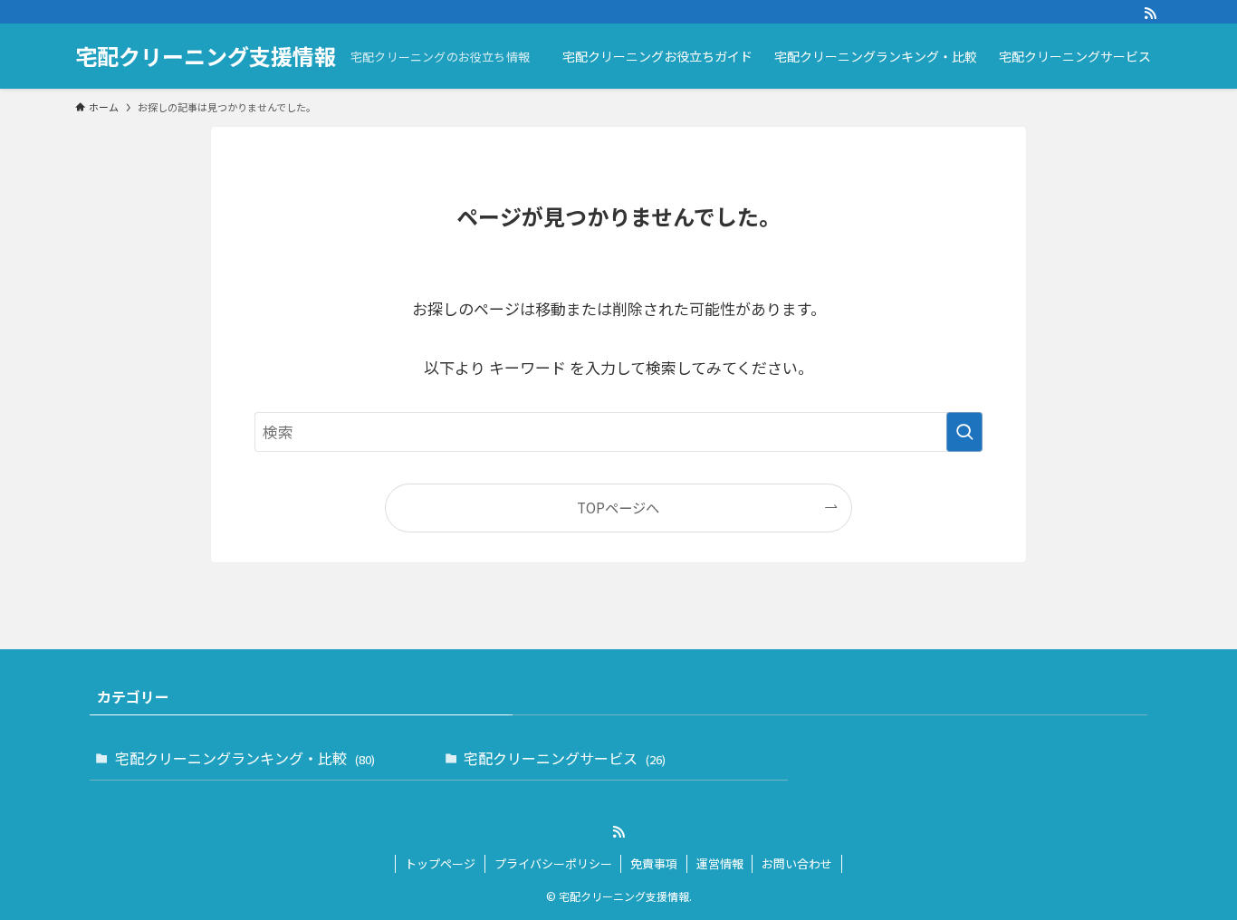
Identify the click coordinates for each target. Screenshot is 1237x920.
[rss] (1150, 14)
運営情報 (719, 863)
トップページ (440, 863)
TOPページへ (618, 507)
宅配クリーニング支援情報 (205, 56)
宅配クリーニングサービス (565, 758)
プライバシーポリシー (553, 863)
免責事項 (653, 863)
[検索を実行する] (964, 432)
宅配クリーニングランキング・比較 (245, 758)
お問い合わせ (797, 863)
